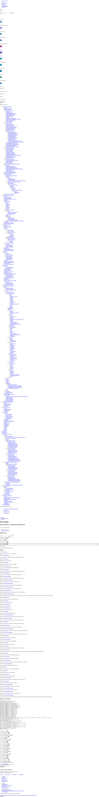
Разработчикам (4, 784)
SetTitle (5, 667)
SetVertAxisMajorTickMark (8, 688)
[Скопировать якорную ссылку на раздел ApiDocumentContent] (11, 735)
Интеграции (4, 786)
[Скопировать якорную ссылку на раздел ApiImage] (7, 741)
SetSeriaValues (6, 646)
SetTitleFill (5, 670)
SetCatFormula (6, 569)
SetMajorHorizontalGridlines (8, 614)
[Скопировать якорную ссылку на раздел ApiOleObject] (9, 744)
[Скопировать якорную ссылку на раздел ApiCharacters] (9, 537)
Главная (3, 2)
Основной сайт (4, 3)
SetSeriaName (6, 642)
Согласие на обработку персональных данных (8, 795)
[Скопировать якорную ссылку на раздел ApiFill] (6, 738)
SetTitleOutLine (6, 674)
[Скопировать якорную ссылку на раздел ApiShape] (7, 755)
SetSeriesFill (6, 653)
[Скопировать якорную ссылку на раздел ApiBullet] (7, 543)
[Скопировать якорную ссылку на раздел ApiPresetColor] (9, 748)
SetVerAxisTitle (6, 681)
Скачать (3, 7)
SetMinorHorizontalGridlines (8, 628)
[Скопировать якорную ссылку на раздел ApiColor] (7, 731)
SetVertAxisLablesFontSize (8, 684)
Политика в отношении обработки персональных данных (26, 795)
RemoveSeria (6, 562)
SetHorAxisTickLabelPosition (9, 593)
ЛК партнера (4, 5)
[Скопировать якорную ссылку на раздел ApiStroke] (7, 757)
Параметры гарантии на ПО (7, 789)
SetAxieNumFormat (7, 565)
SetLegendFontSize (7, 604)
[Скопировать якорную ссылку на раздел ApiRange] (7, 749)
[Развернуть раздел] (3, 106)
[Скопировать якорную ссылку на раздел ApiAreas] (7, 541)
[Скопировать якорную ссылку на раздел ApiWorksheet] (9, 761)
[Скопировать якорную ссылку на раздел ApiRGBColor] (9, 751)
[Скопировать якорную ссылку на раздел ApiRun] (7, 752)
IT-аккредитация (5, 791)
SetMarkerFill (6, 621)
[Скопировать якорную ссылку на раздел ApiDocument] (9, 734)
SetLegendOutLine (7, 607)
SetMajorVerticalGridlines (8, 618)
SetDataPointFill (6, 572)
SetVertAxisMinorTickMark (8, 691)
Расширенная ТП (5, 6)
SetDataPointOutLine (7, 576)
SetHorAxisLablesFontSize (8, 579)
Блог (3, 4)
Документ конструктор (4, 518)
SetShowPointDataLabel (8, 663)
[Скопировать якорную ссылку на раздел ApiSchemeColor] (10, 754)
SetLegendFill (6, 600)
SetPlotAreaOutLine (7, 639)
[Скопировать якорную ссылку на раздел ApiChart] (7, 544)
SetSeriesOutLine (7, 656)
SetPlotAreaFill (6, 635)
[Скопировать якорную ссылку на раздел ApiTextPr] (8, 758)
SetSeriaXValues (6, 649)
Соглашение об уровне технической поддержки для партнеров (13, 790)
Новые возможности (5, 787)
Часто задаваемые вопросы (7, 785)
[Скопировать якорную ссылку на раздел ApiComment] (9, 732)
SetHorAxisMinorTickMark (8, 586)
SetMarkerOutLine (7, 625)
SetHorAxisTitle (6, 597)
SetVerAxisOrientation (7, 677)
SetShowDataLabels (7, 660)
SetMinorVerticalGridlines (8, 632)
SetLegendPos (6, 611)
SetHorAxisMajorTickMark (8, 583)
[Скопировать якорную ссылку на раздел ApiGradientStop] (10, 739)
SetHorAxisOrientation (7, 590)
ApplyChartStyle (6, 555)
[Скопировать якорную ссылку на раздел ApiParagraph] (9, 745)
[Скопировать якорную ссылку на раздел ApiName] (7, 742)
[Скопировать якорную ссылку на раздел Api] (5, 540)
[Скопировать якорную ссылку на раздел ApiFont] (7, 538)
